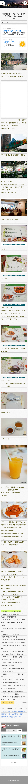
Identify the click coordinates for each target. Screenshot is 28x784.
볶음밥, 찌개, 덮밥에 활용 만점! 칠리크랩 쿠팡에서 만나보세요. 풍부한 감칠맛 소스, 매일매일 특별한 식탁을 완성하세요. (13, 33)
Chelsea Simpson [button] (14, 4)
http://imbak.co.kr (6, 39)
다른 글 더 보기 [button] (13, 762)
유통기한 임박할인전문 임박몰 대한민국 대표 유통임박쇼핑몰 (8, 42)
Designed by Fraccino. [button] (15, 780)
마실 (3, 708)
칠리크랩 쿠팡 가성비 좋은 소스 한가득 (12, 31)
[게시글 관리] (6, 702)
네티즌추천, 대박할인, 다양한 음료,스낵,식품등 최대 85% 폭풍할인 (8, 45)
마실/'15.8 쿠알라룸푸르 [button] (5, 22)
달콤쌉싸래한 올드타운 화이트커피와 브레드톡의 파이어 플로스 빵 (14, 711)
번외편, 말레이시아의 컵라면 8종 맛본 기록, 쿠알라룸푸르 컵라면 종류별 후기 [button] (14, 737)
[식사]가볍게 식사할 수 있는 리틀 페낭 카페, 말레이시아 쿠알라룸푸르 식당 (14, 714)
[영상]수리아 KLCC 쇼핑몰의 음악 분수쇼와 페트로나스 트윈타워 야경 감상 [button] (14, 756)
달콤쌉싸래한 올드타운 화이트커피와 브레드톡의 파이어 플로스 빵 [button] (14, 743)
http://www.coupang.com (7, 28)
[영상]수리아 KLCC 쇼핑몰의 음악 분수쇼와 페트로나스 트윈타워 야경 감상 (14, 717)
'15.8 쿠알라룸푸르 (9, 708)
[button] (25, 3)
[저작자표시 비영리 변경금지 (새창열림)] (24, 702)
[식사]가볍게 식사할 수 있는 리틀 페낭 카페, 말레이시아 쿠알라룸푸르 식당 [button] (14, 750)
